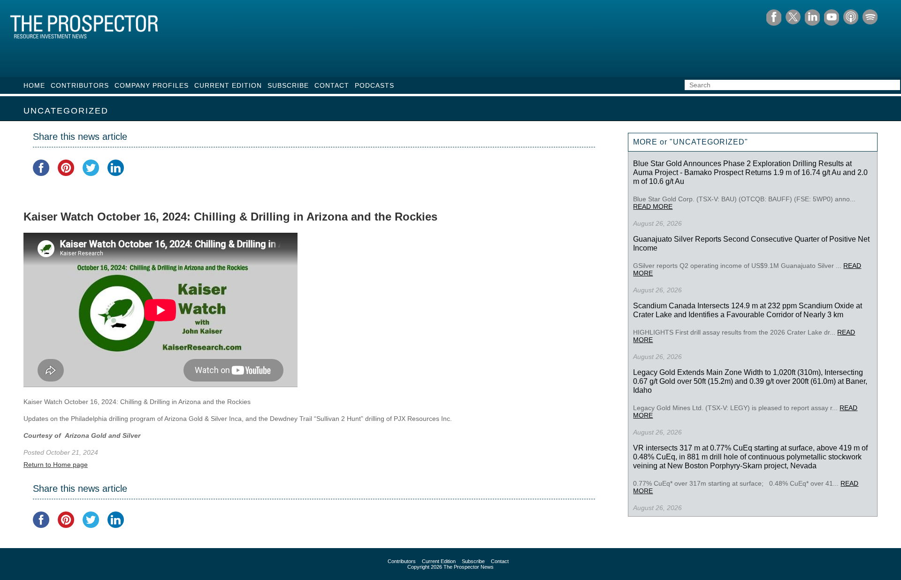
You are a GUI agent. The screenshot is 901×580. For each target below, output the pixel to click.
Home (34, 85)
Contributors (80, 85)
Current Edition (228, 85)
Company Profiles (152, 85)
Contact (331, 85)
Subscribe (288, 85)
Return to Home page (55, 464)
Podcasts (374, 85)
